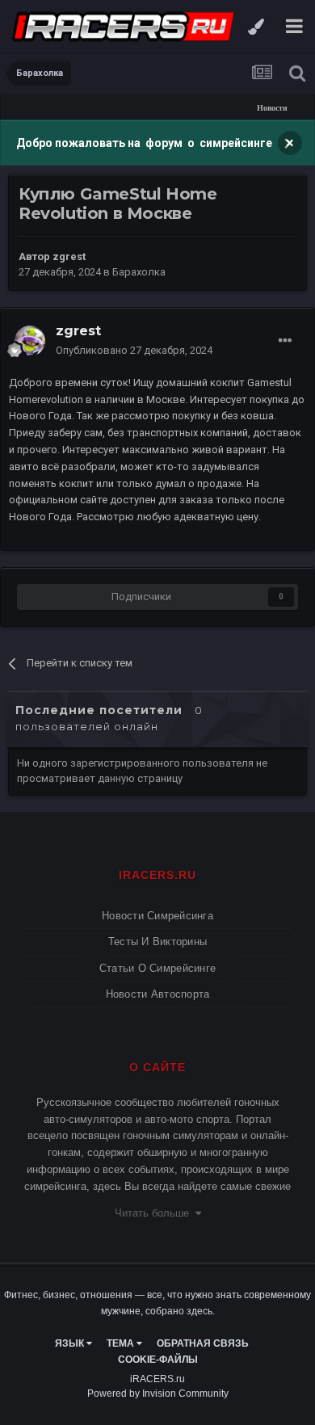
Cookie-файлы (158, 1359)
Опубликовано (134, 350)
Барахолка (139, 272)
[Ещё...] (285, 341)
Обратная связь (203, 1343)
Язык (70, 1343)
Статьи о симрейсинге (157, 968)
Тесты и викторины (157, 941)
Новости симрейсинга (157, 916)
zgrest (69, 256)
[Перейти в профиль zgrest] (30, 341)
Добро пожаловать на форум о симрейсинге (145, 143)
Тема (121, 1343)
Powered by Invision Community (158, 1393)
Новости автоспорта (158, 994)
